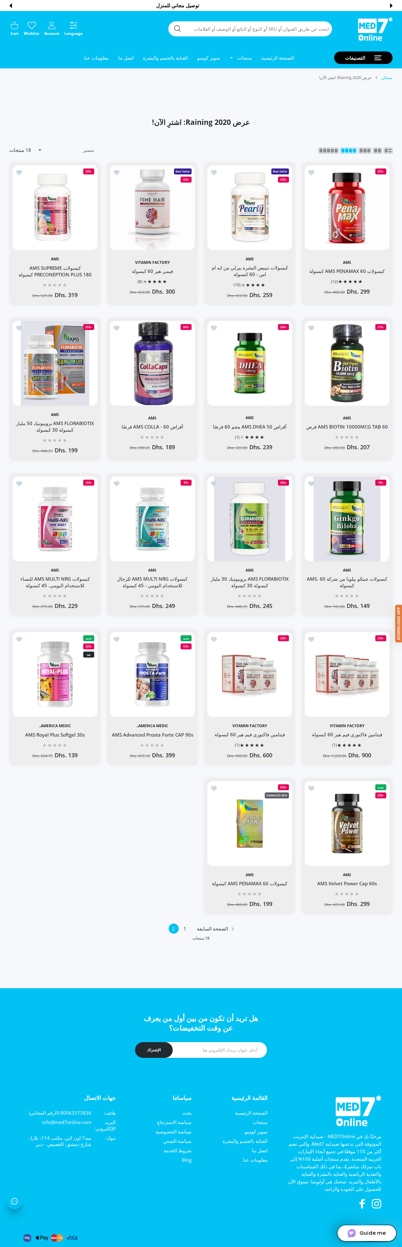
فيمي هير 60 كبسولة (152, 271)
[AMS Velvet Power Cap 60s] (347, 823)
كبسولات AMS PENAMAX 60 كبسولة (347, 271)
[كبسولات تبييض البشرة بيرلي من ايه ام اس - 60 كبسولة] (249, 207)
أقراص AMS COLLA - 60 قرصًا (152, 427)
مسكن (387, 77)
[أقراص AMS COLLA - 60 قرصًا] (152, 363)
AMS (347, 262)
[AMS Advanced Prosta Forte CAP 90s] (152, 674)
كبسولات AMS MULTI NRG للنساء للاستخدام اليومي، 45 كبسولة (55, 582)
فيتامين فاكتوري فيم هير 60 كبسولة (347, 734)
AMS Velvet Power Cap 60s (347, 883)
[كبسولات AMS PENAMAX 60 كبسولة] (347, 207)
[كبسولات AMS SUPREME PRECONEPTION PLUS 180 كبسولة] (55, 207)
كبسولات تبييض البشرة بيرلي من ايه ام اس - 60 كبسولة (250, 271)
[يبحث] (177, 28)
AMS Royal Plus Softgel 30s (55, 734)
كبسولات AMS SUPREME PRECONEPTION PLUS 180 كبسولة (55, 271)
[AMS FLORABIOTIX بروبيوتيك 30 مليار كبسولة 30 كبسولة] (249, 519)
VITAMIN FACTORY (152, 262)
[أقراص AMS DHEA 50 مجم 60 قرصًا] (249, 363)
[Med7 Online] (375, 29)
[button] (391, 5)
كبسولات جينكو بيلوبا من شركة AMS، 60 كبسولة (347, 582)
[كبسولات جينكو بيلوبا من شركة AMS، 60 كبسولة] (347, 519)
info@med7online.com (66, 1122)
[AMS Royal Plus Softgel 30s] (55, 674)
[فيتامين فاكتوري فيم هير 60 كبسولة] (347, 674)
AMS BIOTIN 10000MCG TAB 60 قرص (347, 427)
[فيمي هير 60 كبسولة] (152, 207)
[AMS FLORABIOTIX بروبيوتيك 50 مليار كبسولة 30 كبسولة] (55, 363)
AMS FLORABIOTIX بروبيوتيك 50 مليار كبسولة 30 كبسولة (55, 426)
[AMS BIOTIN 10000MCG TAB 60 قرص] (347, 363)
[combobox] (250, 29)
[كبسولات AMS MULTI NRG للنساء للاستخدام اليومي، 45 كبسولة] (55, 519)
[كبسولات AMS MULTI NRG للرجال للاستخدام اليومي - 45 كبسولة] (152, 519)
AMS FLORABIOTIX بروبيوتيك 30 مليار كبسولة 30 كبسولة (250, 582)
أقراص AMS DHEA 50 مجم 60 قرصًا (249, 427)
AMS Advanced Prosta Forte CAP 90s (152, 734)
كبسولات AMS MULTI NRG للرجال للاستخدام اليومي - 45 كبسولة (152, 582)
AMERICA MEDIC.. (152, 726)
